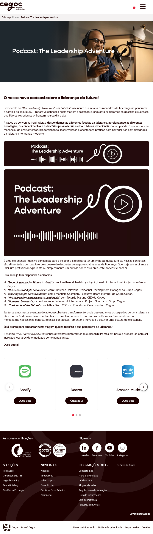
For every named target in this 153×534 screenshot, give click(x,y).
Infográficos (47, 475)
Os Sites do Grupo (126, 465)
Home (15, 17)
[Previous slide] (9, 387)
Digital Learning (11, 480)
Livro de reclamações (90, 495)
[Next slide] (144, 387)
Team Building (10, 485)
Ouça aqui (25, 400)
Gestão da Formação (14, 490)
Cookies (146, 527)
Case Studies (47, 485)
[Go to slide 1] (73, 415)
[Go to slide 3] (80, 415)
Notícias (45, 471)
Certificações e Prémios (53, 490)
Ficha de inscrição (88, 475)
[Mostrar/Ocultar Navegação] (142, 6)
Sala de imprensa (88, 500)
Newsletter (46, 495)
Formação (8, 471)
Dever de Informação (84, 527)
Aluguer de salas (87, 485)
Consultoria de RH (12, 475)
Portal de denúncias (89, 504)
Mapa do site (132, 527)
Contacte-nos (86, 471)
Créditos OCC (86, 480)
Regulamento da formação (93, 490)
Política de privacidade (110, 527)
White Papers (48, 480)
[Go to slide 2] (76, 415)
